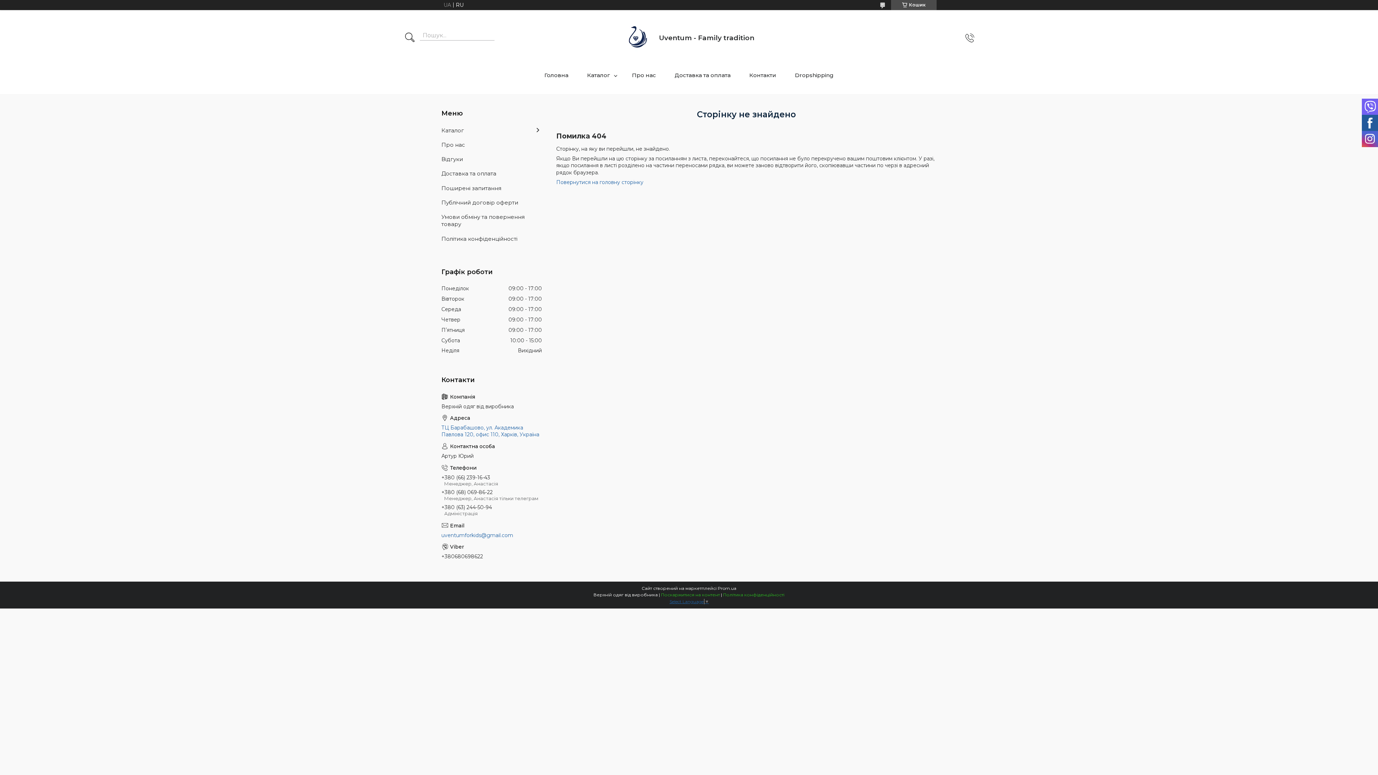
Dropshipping (814, 75)
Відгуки (452, 159)
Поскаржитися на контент (690, 594)
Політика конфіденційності (479, 238)
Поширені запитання (471, 188)
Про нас (644, 75)
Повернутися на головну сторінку (599, 182)
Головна (556, 75)
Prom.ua (727, 588)
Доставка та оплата (703, 75)
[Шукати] (410, 38)
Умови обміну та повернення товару (483, 220)
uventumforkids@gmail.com (477, 535)
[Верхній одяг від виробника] (638, 38)
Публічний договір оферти (479, 202)
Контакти (762, 75)
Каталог (598, 75)
